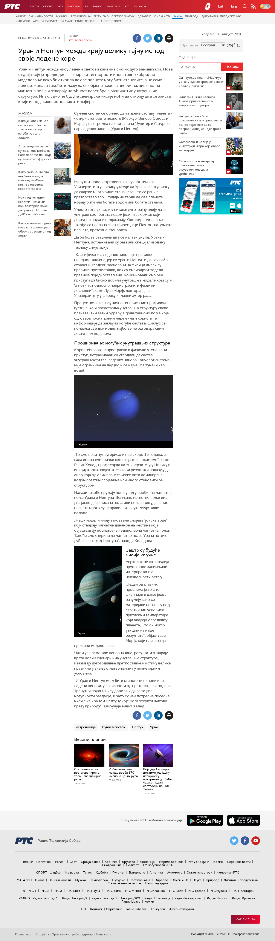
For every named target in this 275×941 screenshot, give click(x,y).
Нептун (138, 727)
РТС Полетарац (242, 891)
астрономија (86, 727)
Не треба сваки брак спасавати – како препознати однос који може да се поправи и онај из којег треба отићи (200, 124)
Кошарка (72, 872)
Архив (149, 901)
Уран (154, 727)
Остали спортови (199, 872)
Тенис (87, 872)
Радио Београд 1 (45, 898)
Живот (21, 16)
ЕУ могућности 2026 (158, 865)
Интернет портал (181, 909)
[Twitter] (147, 38)
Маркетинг (114, 909)
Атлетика (156, 872)
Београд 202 (130, 898)
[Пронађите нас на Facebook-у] (245, 840)
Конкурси (157, 909)
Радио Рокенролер (188, 898)
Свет (73, 862)
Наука (177, 16)
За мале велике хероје (78, 21)
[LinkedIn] (158, 38)
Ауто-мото (174, 872)
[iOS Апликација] (211, 196)
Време (218, 862)
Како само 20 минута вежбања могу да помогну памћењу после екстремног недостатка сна (33, 180)
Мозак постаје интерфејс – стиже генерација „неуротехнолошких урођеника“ (198, 167)
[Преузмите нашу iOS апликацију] (243, 820)
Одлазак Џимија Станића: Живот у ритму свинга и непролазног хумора (197, 101)
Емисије (113, 6)
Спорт (48, 6)
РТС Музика (218, 891)
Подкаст (132, 865)
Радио (97, 6)
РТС (127, 6)
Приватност (24, 934)
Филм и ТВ (162, 16)
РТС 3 (57, 891)
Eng (234, 6)
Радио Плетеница (157, 898)
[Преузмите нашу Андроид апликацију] (205, 820)
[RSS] (253, 6)
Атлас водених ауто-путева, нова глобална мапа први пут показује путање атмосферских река (35, 154)
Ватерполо (137, 872)
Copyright (42, 934)
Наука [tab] (25, 113)
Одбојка (102, 872)
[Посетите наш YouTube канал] (255, 840)
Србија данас (90, 862)
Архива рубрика (45, 21)
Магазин (73, 6)
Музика (62, 16)
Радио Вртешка (243, 898)
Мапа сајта (245, 919)
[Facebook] (137, 38)
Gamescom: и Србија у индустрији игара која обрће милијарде (199, 146)
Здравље (144, 16)
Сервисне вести (239, 862)
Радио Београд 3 (104, 898)
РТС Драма (112, 891)
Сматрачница (112, 865)
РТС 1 (32, 891)
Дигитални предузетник (221, 16)
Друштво (128, 862)
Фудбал (55, 872)
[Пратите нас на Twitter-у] (234, 840)
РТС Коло (176, 891)
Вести (34, 6)
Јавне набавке (136, 909)
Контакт (96, 909)
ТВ (86, 6)
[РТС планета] (208, 6)
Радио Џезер (131, 901)
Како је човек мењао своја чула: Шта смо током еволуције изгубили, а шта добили (33, 129)
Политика (43, 862)
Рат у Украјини (198, 862)
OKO (60, 6)
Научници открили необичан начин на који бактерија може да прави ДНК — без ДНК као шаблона (33, 206)
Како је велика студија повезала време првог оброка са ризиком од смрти (34, 229)
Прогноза (189, 45)
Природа (192, 16)
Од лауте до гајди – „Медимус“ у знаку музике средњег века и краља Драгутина (201, 82)
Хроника (111, 862)
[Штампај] (169, 38)
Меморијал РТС (228, 872)
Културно (23, 21)
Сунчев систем (113, 727)
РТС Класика (155, 891)
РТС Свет (73, 891)
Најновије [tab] (187, 56)
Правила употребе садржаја (72, 934)
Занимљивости (41, 16)
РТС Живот (133, 891)
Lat (220, 6)
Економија (147, 862)
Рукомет (118, 872)
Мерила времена (171, 862)
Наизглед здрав (110, 21)
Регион (60, 862)
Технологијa (81, 16)
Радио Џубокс (217, 898)
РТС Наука (92, 891)
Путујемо (101, 16)
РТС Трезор (196, 891)
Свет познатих (123, 16)
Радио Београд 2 (74, 898)
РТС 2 (45, 891)
